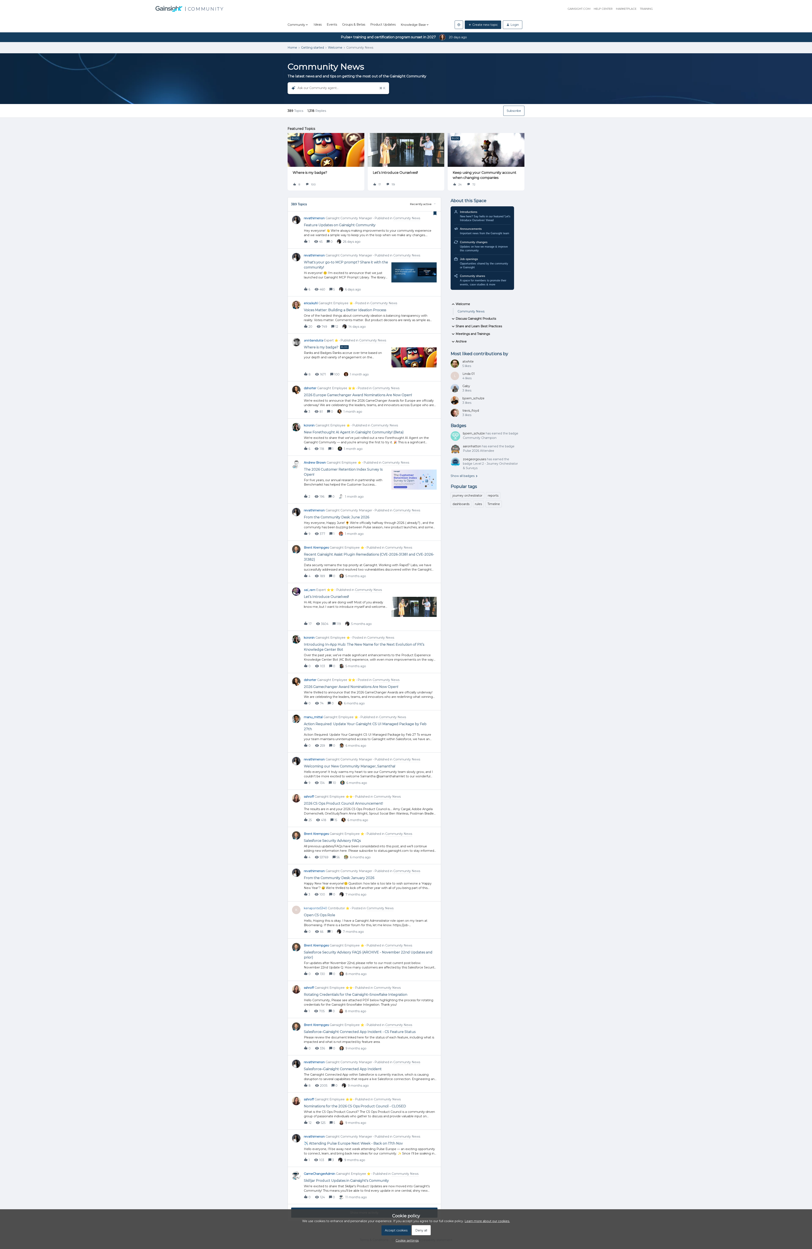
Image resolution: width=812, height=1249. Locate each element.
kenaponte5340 (315, 908)
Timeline (493, 504)
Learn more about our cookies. (487, 1221)
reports (493, 495)
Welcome (335, 47)
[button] (406, 1240)
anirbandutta (313, 340)
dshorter (310, 388)
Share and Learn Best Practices (479, 326)
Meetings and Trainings (473, 334)
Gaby (466, 386)
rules (478, 504)
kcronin (309, 425)
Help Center (603, 8)
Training (646, 8)
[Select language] (459, 25)
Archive (461, 341)
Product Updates (383, 24)
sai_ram (309, 590)
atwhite (468, 361)
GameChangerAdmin (319, 1174)
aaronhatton (472, 446)
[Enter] (292, 88)
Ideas (318, 24)
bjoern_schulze (473, 398)
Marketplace (626, 8)
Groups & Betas (353, 24)
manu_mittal (313, 717)
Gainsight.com (579, 8)
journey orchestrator (467, 495)
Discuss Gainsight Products (476, 318)
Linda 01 (468, 374)
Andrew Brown (315, 462)
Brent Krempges (316, 547)
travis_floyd (470, 410)
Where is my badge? (310, 173)
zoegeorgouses (474, 459)
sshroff (309, 796)
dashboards (461, 504)
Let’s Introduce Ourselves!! (395, 173)
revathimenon (314, 218)
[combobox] (338, 88)
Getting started (312, 47)
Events (332, 24)
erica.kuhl (311, 303)
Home (292, 47)
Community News (471, 311)
